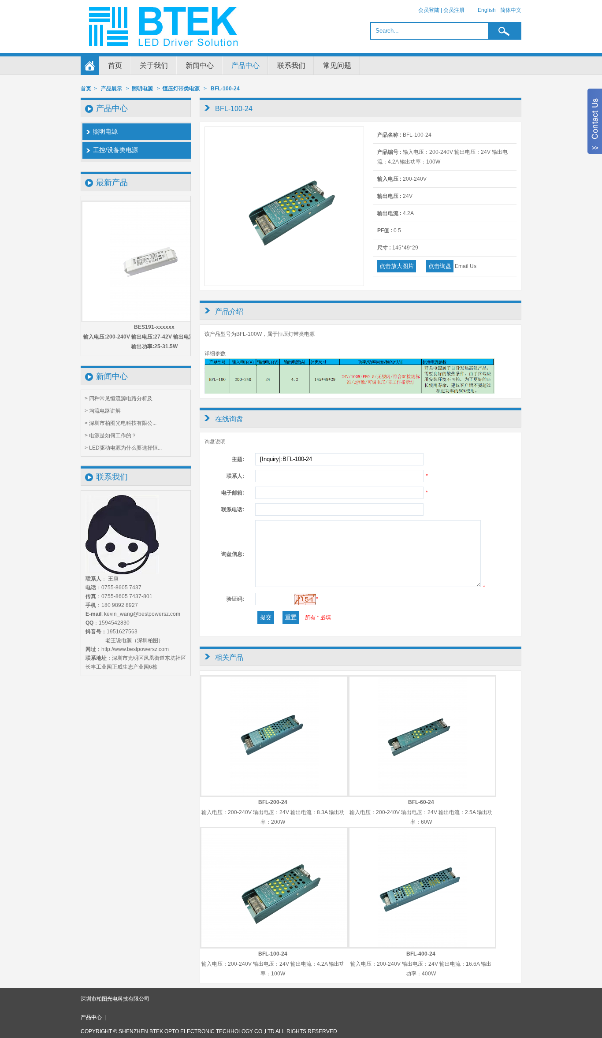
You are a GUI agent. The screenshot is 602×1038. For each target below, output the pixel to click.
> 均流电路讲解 (103, 411)
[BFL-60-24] (422, 794)
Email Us (465, 266)
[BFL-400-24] (422, 945)
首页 (115, 65)
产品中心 (245, 65)
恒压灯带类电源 (181, 89)
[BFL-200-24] (274, 794)
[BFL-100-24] (284, 284)
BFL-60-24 (421, 802)
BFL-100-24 (225, 89)
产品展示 (111, 89)
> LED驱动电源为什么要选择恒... (123, 448)
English (487, 10)
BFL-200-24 (272, 802)
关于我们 (154, 65)
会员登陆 (428, 10)
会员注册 (454, 10)
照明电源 (142, 89)
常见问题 (337, 65)
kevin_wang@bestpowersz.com (142, 614)
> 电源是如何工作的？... (113, 435)
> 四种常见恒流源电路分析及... (120, 398)
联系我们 (291, 65)
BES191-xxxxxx (154, 327)
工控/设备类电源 (115, 149)
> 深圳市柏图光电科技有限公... (120, 423)
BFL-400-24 (420, 954)
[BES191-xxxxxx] (154, 261)
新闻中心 (200, 65)
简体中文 (510, 10)
